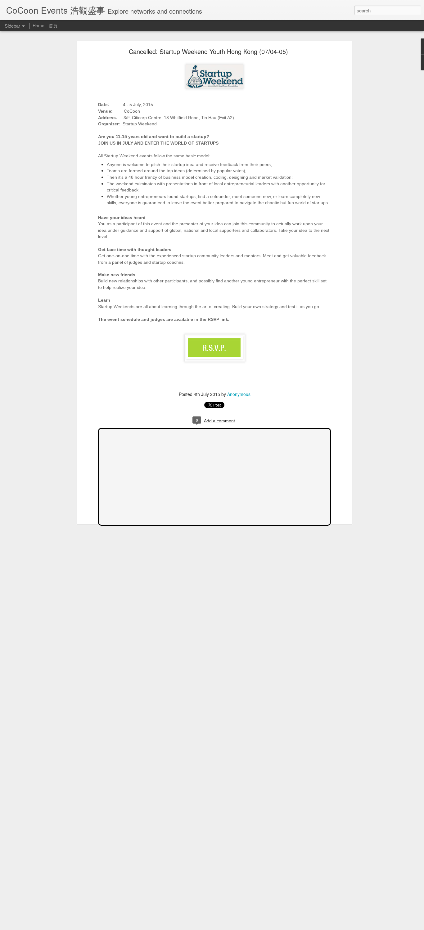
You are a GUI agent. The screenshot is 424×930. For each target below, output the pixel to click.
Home (39, 25)
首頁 (53, 25)
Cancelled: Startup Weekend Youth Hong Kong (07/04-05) (208, 51)
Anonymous (238, 394)
